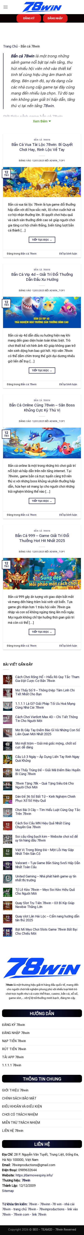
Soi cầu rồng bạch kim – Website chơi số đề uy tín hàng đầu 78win (46, 838)
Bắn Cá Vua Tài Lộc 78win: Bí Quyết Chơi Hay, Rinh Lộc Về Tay (42, 147)
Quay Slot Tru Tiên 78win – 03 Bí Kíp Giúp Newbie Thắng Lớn (44, 905)
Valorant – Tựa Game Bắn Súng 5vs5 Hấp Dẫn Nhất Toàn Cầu (47, 865)
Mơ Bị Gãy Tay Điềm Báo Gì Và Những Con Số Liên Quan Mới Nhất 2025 (47, 732)
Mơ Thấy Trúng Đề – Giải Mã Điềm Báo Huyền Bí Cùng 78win (47, 772)
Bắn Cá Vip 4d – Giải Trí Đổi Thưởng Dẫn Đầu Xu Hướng (42, 277)
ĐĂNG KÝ (28, 18)
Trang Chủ (10, 46)
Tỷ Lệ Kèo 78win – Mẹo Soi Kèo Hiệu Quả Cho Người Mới (45, 891)
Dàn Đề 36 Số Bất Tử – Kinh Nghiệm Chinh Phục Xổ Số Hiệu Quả (45, 798)
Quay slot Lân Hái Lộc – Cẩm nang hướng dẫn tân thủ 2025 (47, 918)
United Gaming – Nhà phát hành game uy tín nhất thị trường (45, 878)
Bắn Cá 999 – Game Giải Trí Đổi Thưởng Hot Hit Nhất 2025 (42, 538)
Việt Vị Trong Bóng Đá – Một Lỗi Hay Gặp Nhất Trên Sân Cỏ (44, 852)
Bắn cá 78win (42, 140)
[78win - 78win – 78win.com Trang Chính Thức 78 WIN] (42, 7)
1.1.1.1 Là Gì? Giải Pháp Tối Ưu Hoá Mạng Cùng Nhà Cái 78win (45, 705)
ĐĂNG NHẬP (55, 18)
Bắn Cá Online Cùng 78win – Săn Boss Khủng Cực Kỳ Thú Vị (42, 407)
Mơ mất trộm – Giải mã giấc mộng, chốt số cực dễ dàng (45, 745)
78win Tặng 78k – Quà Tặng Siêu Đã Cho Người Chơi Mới (44, 785)
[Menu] (5, 7)
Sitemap (8, 1191)
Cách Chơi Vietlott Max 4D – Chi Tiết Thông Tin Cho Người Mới (46, 719)
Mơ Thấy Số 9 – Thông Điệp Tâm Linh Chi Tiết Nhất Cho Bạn (45, 692)
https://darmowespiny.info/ (34, 1175)
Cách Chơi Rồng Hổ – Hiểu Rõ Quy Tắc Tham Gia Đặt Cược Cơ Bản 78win (47, 679)
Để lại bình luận (68, 253)
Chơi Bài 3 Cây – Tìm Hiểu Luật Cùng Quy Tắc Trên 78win (47, 812)
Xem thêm (40, 121)
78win (48, 105)
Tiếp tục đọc (42, 239)
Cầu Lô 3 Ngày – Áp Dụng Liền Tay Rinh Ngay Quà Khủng (47, 759)
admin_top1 (57, 160)
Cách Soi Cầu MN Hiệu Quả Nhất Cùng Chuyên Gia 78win (42, 825)
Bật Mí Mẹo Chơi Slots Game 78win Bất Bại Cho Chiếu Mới (46, 931)
